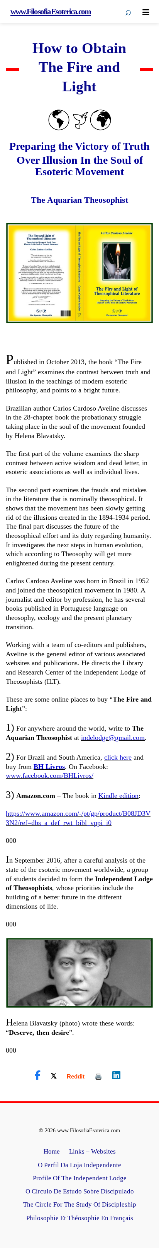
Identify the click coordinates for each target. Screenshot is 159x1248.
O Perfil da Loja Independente (79, 1165)
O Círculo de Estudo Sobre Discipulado (79, 1191)
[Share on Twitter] (54, 1075)
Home (52, 1151)
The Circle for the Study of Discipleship (79, 1204)
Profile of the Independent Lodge (80, 1178)
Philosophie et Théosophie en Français (79, 1218)
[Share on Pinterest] (98, 1076)
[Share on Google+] (75, 1076)
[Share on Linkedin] (116, 1075)
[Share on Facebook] (37, 1075)
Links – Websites (92, 1151)
